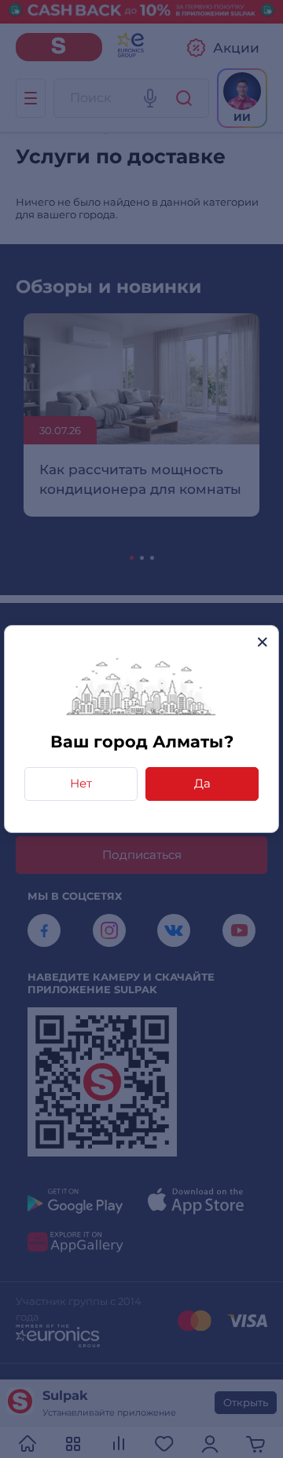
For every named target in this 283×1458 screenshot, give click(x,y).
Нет (81, 783)
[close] (262, 642)
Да (202, 783)
